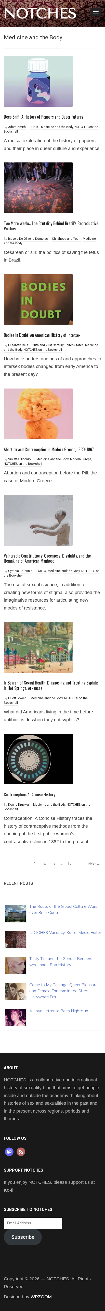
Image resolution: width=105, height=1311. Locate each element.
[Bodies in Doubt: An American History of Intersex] (38, 299)
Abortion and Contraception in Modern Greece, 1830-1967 (49, 449)
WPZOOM (41, 1296)
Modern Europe (80, 459)
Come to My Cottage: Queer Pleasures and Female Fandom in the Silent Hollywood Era (64, 990)
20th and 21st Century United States (58, 345)
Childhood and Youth (66, 239)
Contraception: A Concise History (29, 794)
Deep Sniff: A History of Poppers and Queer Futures (43, 117)
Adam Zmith (17, 127)
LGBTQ (35, 127)
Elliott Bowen (17, 698)
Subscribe (22, 1237)
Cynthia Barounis (20, 571)
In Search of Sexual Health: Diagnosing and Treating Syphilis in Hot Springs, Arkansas (51, 685)
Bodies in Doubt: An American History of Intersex (42, 335)
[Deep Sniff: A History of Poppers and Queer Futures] (38, 81)
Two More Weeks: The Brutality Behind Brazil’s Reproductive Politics (51, 226)
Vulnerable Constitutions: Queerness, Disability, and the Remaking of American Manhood (47, 558)
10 (70, 863)
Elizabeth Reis (18, 345)
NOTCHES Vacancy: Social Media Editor (65, 932)
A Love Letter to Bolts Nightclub (58, 1010)
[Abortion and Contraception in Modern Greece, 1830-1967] (38, 413)
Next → (94, 864)
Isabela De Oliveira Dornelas (28, 239)
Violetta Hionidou (20, 459)
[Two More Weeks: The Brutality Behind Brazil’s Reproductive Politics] (38, 187)
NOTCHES (40, 13)
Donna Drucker (18, 804)
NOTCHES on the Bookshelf (43, 350)
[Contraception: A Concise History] (38, 758)
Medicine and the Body (57, 127)
